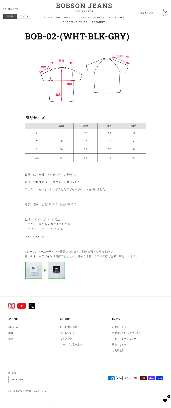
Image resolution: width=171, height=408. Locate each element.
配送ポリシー (119, 344)
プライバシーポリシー (124, 338)
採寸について (67, 333)
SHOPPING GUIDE (70, 327)
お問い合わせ (119, 327)
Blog (10, 333)
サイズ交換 (66, 338)
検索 (10, 338)
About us (13, 327)
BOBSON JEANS (23, 391)
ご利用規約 (118, 350)
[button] (64, 18)
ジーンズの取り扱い (71, 344)
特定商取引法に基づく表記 (126, 333)
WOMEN (23, 16)
